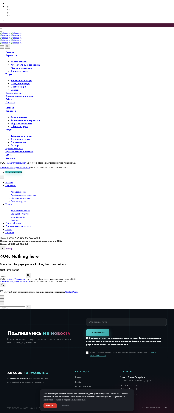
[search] (28, 275)
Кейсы (78, 381)
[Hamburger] (1, 28)
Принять (50, 406)
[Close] (2, 47)
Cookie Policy (71, 292)
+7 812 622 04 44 (128, 385)
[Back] (2, 248)
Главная (78, 377)
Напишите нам (12, 172)
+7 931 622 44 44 (128, 389)
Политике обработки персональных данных (65, 400)
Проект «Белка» (83, 386)
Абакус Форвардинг (16, 163)
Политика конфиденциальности (15, 167)
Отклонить (65, 406)
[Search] (7, 46)
